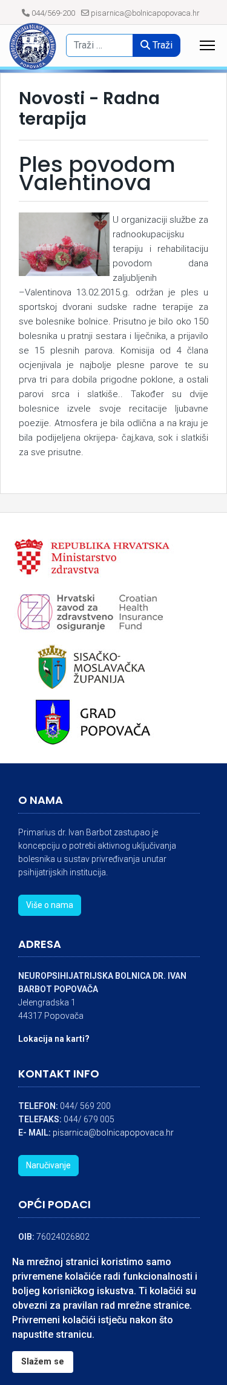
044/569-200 (53, 13)
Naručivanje (48, 1165)
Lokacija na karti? (54, 1039)
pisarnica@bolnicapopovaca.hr (145, 13)
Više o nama (49, 905)
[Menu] (207, 45)
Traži (161, 45)
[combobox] (104, 45)
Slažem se (42, 1362)
